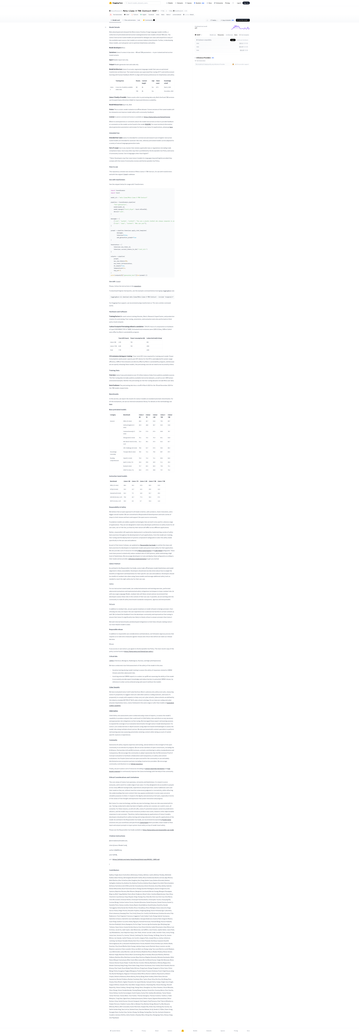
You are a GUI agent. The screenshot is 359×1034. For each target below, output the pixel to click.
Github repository (137, 764)
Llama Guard (144, 822)
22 (166, 11)
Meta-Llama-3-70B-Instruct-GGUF (140, 10)
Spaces (189, 3)
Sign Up (246, 3)
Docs (210, 3)
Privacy (144, 1031)
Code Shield (158, 551)
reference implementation (137, 559)
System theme (116, 1031)
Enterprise (219, 3)
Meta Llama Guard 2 (144, 551)
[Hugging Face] (182, 1030)
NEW (213, 57)
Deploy (214, 20)
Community (149, 20)
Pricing (227, 3)
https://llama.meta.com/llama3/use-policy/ (138, 651)
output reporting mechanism (155, 769)
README (148, 124)
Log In (239, 3)
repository (137, 286)
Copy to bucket (228, 20)
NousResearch (116, 11)
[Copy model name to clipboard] (158, 10)
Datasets (180, 3)
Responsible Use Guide (148, 545)
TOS (131, 1031)
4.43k (185, 11)
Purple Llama (166, 820)
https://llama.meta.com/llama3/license (157, 117)
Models (170, 3)
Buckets (200, 3)
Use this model (243, 20)
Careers (170, 1031)
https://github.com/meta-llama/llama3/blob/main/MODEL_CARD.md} (136, 859)
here (171, 127)
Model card (116, 20)
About (156, 1031)
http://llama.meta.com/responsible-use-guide (158, 830)
